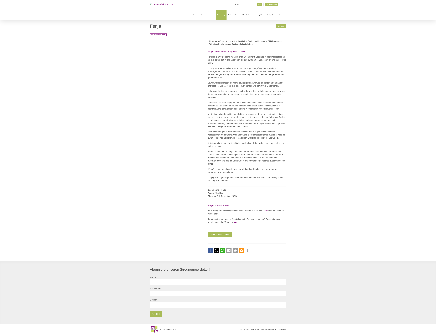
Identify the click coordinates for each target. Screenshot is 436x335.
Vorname (154, 277)
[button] (210, 250)
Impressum (282, 329)
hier (235, 222)
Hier (266, 211)
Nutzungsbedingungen (269, 329)
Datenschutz (255, 329)
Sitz (241, 329)
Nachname (155, 288)
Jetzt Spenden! (271, 4)
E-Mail (153, 300)
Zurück (281, 26)
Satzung (246, 329)
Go (259, 4)
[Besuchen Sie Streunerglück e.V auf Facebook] (283, 5)
